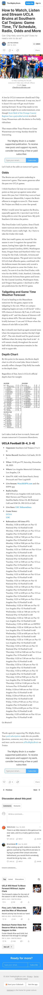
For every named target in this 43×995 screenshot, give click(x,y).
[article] (21, 894)
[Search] (39, 879)
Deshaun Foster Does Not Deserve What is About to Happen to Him (14, 927)
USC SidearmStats (23, 507)
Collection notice (21, 979)
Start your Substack (15, 984)
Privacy (29, 976)
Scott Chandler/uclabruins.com (21, 86)
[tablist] (12, 806)
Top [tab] (4, 879)
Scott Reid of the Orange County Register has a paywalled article (19, 115)
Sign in (38, 3)
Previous (9, 790)
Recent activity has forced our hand (16, 913)
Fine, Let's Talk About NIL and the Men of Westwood (14, 909)
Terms (36, 976)
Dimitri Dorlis (16, 899)
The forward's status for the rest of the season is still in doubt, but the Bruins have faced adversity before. (16, 895)
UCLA (9, 514)
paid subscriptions (13, 736)
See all (6, 947)
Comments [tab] (7, 806)
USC (8, 517)
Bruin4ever (11, 844)
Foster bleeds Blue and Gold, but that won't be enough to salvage (15, 934)
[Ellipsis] (40, 827)
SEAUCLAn (11, 827)
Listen (38, 44)
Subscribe (29, 3)
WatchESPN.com (24, 483)
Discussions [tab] (19, 879)
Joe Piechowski (12, 43)
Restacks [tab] (17, 806)
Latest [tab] (10, 879)
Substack (10, 990)
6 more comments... (9, 868)
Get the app (32, 984)
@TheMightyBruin (30, 742)
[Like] (4, 50)
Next (35, 790)
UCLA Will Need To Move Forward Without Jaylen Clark (14, 888)
